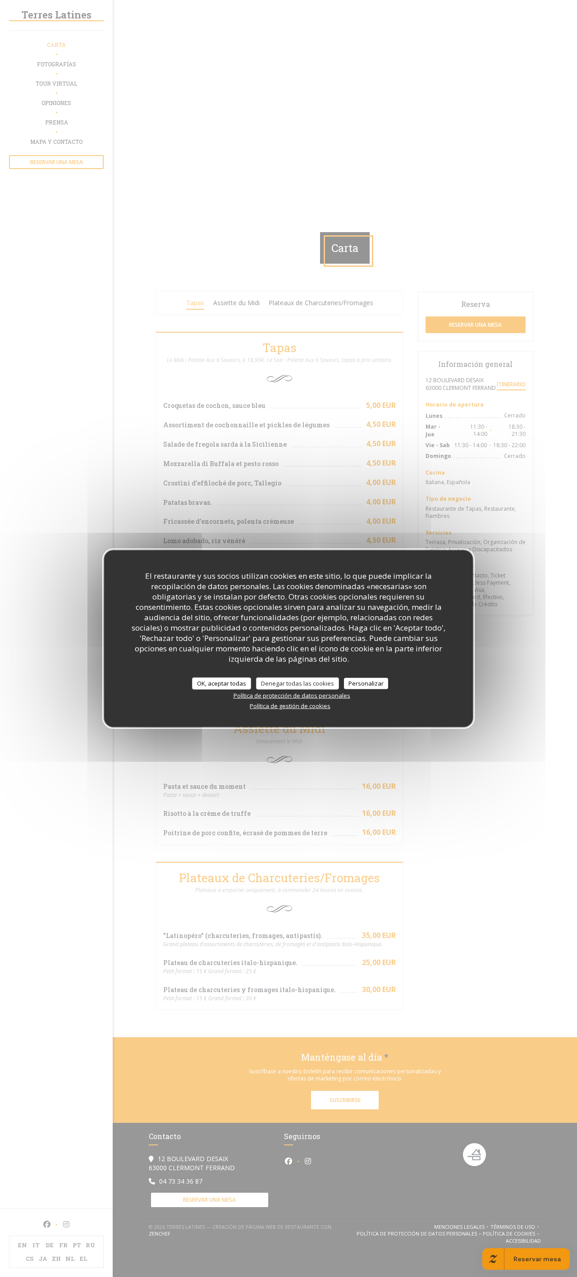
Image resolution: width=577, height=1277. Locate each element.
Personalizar (366, 683)
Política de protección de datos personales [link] (292, 695)
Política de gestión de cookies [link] (290, 706)
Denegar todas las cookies (297, 683)
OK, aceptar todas (221, 683)
